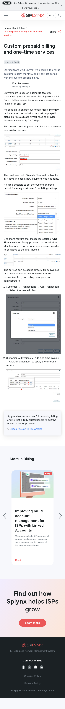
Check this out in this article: (26, 428)
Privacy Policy (32, 683)
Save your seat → (30, 8)
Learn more (32, 622)
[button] (6, 15)
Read (18, 560)
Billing (47, 473)
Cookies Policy (32, 676)
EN (50, 15)
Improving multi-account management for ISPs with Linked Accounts (30, 520)
